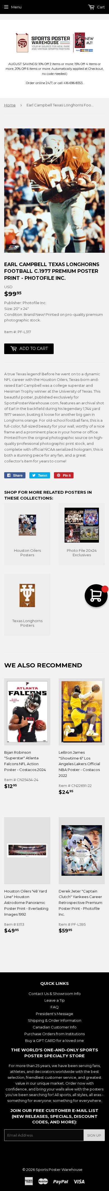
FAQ (55, 1007)
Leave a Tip (54, 1000)
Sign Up (94, 1135)
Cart (100, 7)
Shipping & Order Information (54, 1020)
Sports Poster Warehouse (59, 1169)
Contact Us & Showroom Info (55, 993)
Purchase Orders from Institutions (54, 1034)
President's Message (54, 1013)
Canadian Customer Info (55, 1027)
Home (10, 105)
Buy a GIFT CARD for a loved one (54, 1040)
